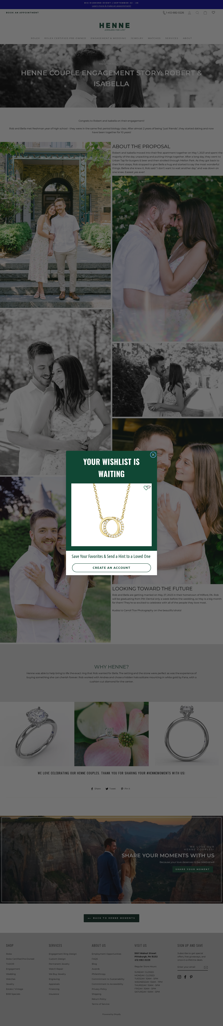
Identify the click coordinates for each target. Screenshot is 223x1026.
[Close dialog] (153, 454)
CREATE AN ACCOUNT (111, 567)
